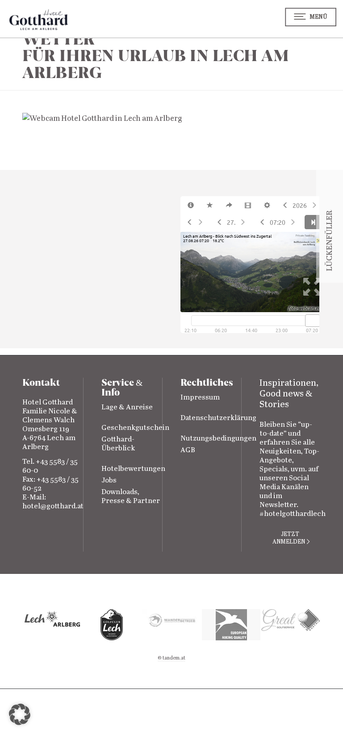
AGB (187, 450)
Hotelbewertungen (133, 469)
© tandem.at (171, 658)
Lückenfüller (329, 257)
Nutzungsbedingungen (218, 438)
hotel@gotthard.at (53, 506)
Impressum (200, 397)
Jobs (109, 480)
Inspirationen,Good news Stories (288, 394)
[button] (19, 714)
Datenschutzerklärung (218, 418)
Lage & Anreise (127, 407)
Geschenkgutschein (135, 428)
